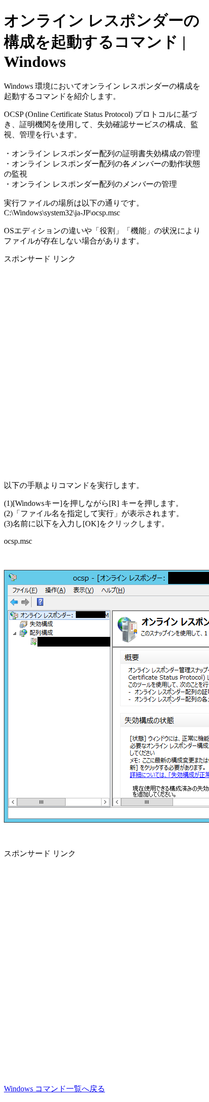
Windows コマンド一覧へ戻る (54, 1089)
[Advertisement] (104, 368)
